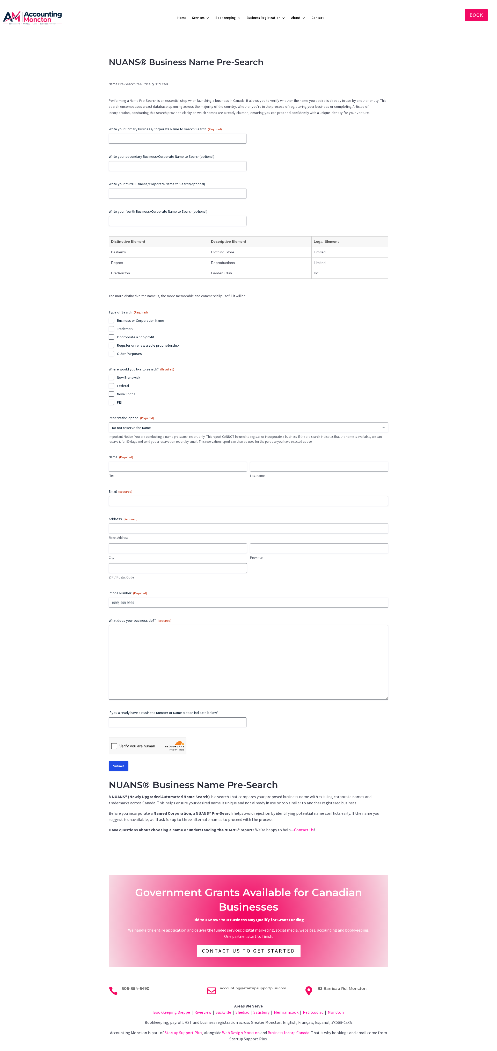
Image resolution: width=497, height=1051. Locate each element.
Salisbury (261, 1012)
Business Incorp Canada (288, 1032)
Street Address (118, 537)
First (111, 476)
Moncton (336, 1012)
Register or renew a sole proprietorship (148, 345)
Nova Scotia (126, 394)
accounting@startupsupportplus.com (253, 988)
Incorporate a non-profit (135, 337)
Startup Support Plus (183, 1032)
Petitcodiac (313, 1012)
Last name (257, 476)
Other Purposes (129, 353)
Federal (123, 385)
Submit (118, 766)
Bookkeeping (225, 18)
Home (181, 18)
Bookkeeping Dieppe (171, 1012)
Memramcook (286, 1012)
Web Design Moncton (241, 1032)
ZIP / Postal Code (121, 577)
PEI (119, 402)
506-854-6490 (135, 988)
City (111, 557)
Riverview (202, 1012)
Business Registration (263, 18)
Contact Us (304, 829)
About (296, 18)
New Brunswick (128, 377)
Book (476, 15)
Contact (317, 18)
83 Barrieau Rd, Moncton (342, 988)
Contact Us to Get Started (248, 950)
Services (198, 18)
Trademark (125, 328)
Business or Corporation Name (140, 320)
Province (256, 557)
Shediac (242, 1012)
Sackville (223, 1012)
